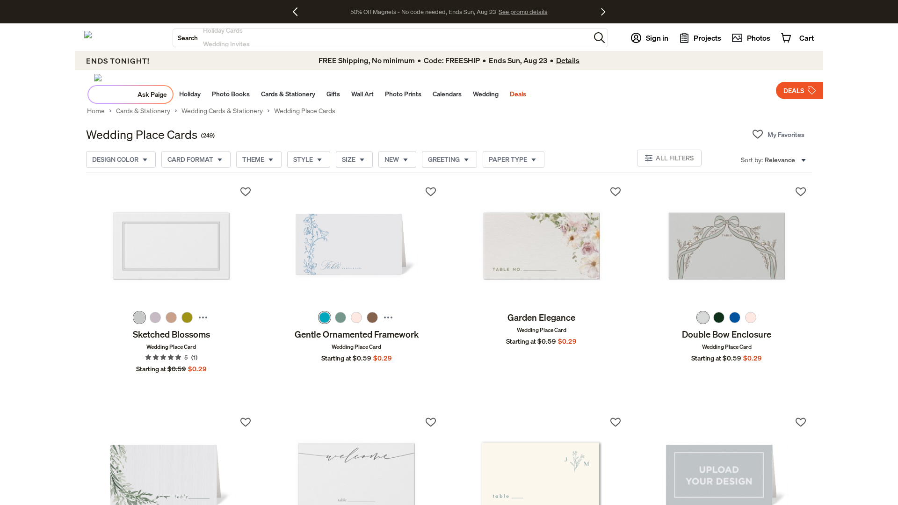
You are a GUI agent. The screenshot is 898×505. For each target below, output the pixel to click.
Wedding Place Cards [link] (304, 111)
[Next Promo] (603, 11)
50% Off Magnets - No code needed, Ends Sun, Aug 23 (423, 11)
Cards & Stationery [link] (143, 111)
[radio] (139, 317)
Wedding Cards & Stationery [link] (222, 111)
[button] (599, 37)
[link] (171, 246)
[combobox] (381, 38)
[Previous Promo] (298, 11)
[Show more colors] (203, 317)
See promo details (523, 11)
